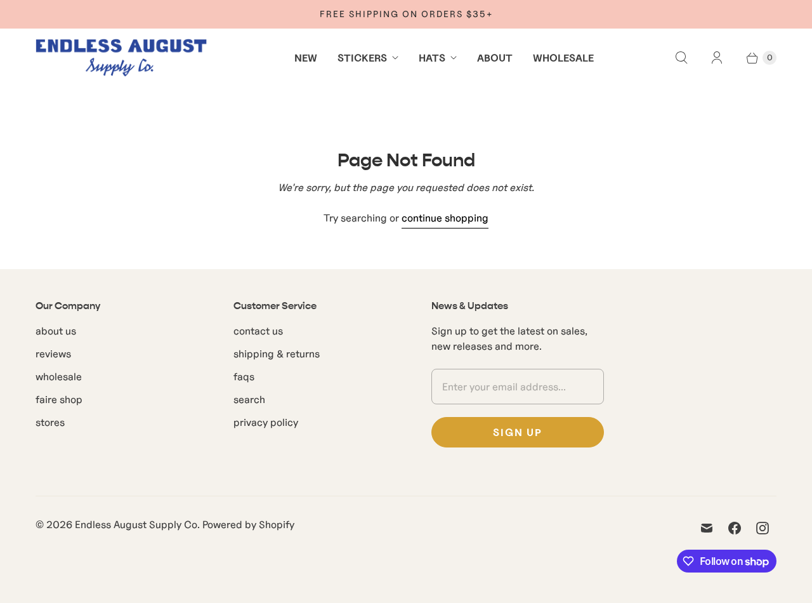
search (249, 399)
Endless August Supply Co (136, 524)
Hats (432, 57)
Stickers (362, 57)
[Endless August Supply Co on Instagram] (762, 528)
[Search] (681, 58)
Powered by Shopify (248, 524)
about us (56, 330)
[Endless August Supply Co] (121, 58)
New (305, 57)
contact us (258, 330)
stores (50, 422)
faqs (243, 376)
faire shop (59, 399)
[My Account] (717, 58)
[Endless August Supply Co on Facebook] (735, 528)
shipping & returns (276, 353)
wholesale (59, 376)
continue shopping (445, 217)
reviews (53, 353)
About (495, 57)
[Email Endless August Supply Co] (707, 528)
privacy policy (265, 422)
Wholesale (563, 57)
